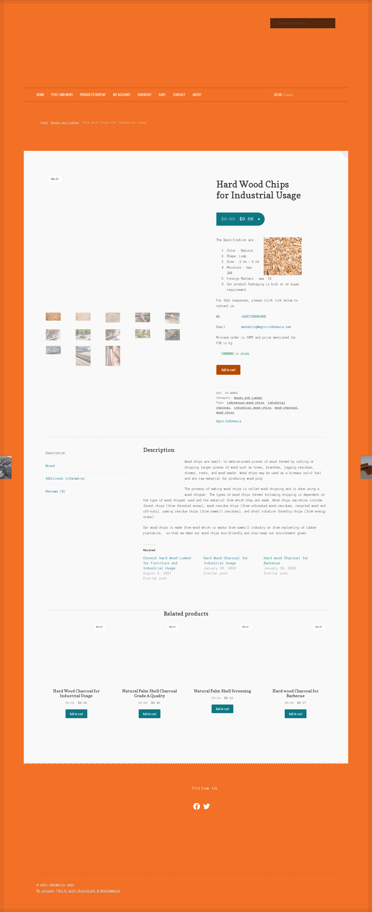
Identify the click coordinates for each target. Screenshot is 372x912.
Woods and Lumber (65, 122)
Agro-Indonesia (228, 421)
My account (122, 94)
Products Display (93, 94)
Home (40, 94)
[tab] (88, 453)
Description (55, 453)
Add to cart (228, 369)
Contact (179, 94)
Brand (50, 465)
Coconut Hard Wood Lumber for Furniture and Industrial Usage (167, 563)
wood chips (225, 412)
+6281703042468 (253, 316)
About (197, 94)
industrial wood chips (252, 407)
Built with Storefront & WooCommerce (89, 891)
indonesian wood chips (245, 402)
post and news (62, 94)
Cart (162, 94)
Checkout (145, 94)
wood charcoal (286, 407)
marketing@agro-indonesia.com (266, 327)
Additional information (65, 478)
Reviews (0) (55, 491)
